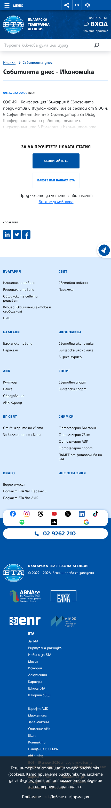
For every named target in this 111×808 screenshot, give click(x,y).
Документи (37, 675)
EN (77, 5)
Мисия (33, 662)
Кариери (35, 682)
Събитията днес (37, 63)
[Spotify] (23, 522)
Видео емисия (14, 485)
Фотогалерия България (78, 428)
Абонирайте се (56, 161)
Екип (32, 736)
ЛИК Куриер (12, 403)
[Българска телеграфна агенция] (13, 573)
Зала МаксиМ (38, 722)
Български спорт (72, 389)
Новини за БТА (39, 655)
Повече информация (69, 796)
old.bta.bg (35, 756)
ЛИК (6, 371)
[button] (66, 5)
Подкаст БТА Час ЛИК (20, 498)
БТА (31, 634)
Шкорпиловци (39, 695)
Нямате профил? (95, 31)
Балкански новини (17, 344)
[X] (69, 514)
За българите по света (22, 435)
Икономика (70, 332)
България (12, 272)
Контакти (36, 742)
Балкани (11, 332)
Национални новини (19, 283)
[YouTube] (55, 514)
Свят (63, 272)
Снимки (66, 417)
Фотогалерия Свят (74, 435)
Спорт (64, 371)
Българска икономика (76, 350)
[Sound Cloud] (55, 522)
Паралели (66, 290)
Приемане (31, 796)
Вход (99, 24)
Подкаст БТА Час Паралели (24, 491)
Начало (9, 63)
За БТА (33, 641)
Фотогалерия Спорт (75, 448)
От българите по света (23, 428)
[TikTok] (97, 514)
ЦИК (6, 318)
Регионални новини (18, 290)
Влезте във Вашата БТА (56, 180)
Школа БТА (36, 688)
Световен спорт (72, 382)
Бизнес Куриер (70, 357)
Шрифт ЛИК (38, 709)
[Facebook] (14, 514)
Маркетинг (37, 715)
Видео (9, 473)
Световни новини (73, 283)
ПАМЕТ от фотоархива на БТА (80, 457)
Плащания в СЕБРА (43, 749)
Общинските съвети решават (20, 298)
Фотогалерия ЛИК (73, 442)
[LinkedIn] (83, 514)
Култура (10, 382)
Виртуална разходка (45, 648)
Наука (7, 389)
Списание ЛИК (39, 729)
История (35, 668)
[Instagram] (28, 514)
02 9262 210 (59, 533)
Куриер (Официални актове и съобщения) (27, 309)
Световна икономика (76, 344)
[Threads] (42, 514)
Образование (13, 396)
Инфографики (72, 473)
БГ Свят (10, 417)
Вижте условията (56, 201)
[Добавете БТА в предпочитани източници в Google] (88, 522)
